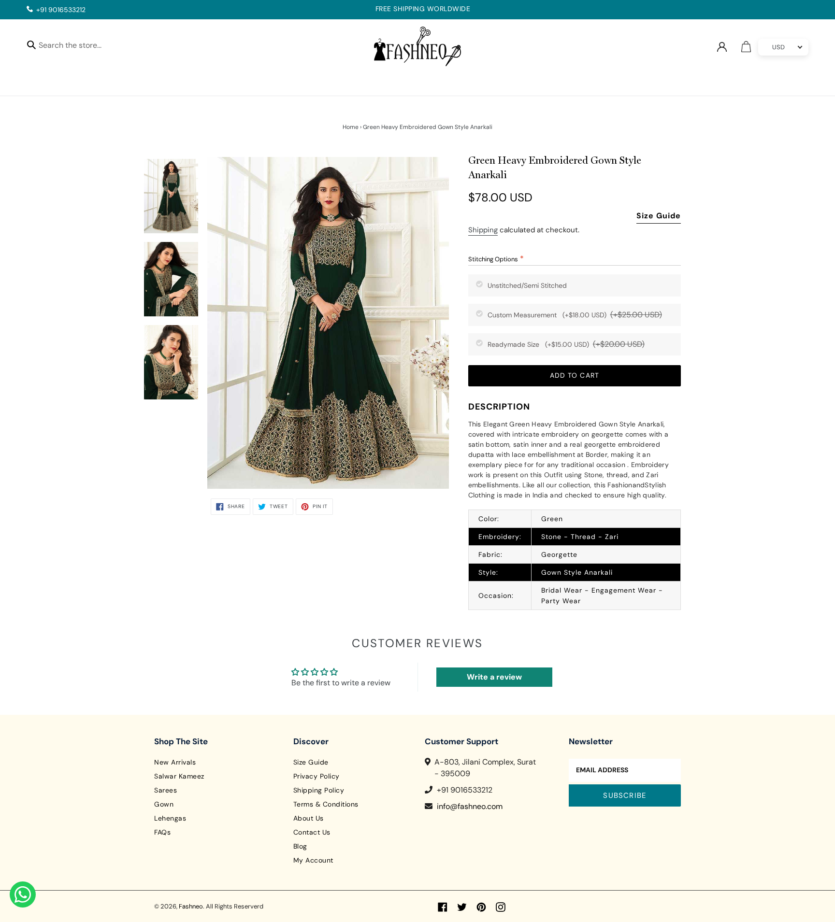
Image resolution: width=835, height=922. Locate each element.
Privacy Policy (316, 776)
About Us (308, 818)
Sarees (165, 790)
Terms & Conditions (326, 804)
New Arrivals (175, 762)
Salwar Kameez (179, 776)
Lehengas (170, 818)
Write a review (494, 677)
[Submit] (31, 44)
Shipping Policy (319, 790)
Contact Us (312, 832)
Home (351, 127)
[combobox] (78, 47)
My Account (313, 860)
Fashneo (191, 906)
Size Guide (658, 216)
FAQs (162, 832)
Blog (300, 846)
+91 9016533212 (61, 9)
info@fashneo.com (470, 806)
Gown (163, 804)
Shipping (483, 230)
